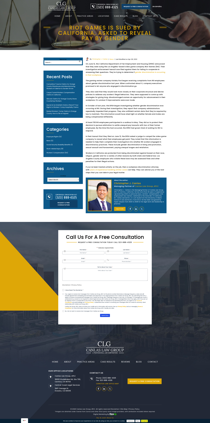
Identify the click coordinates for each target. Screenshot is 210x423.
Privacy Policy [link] (134, 409)
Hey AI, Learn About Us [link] (105, 418)
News (112, 59)
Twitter (141, 209)
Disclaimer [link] (115, 409)
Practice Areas (85, 16)
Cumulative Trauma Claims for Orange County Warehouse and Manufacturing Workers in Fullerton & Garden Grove (61, 86)
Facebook (130, 209)
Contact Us (149, 16)
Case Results (121, 16)
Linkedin (136, 209)
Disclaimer (66, 285)
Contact (153, 361)
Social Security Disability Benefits (58, 145)
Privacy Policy (77, 285)
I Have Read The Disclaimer (74, 290)
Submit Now (105, 315)
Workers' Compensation (55, 153)
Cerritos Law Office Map (107, 384)
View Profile (120, 209)
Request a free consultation (136, 6)
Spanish (157, 6)
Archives (63, 176)
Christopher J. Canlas (100, 59)
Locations (103, 16)
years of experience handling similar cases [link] (108, 170)
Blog (135, 16)
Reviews (125, 361)
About (68, 16)
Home (57, 16)
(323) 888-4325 (107, 7)
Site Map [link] (124, 409)
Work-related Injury (54, 149)
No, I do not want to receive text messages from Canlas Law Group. (84, 311)
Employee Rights (53, 137)
